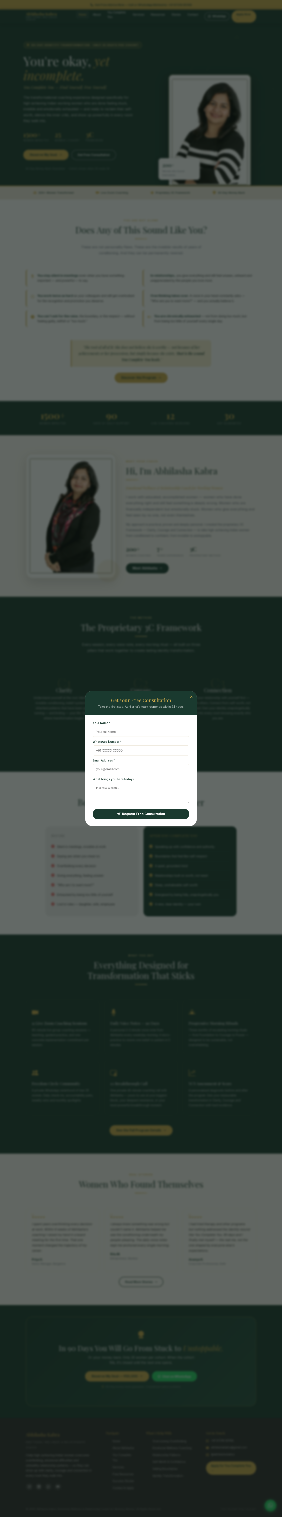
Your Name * (101, 723)
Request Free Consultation (143, 814)
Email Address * (104, 760)
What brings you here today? (113, 779)
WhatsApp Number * (107, 741)
